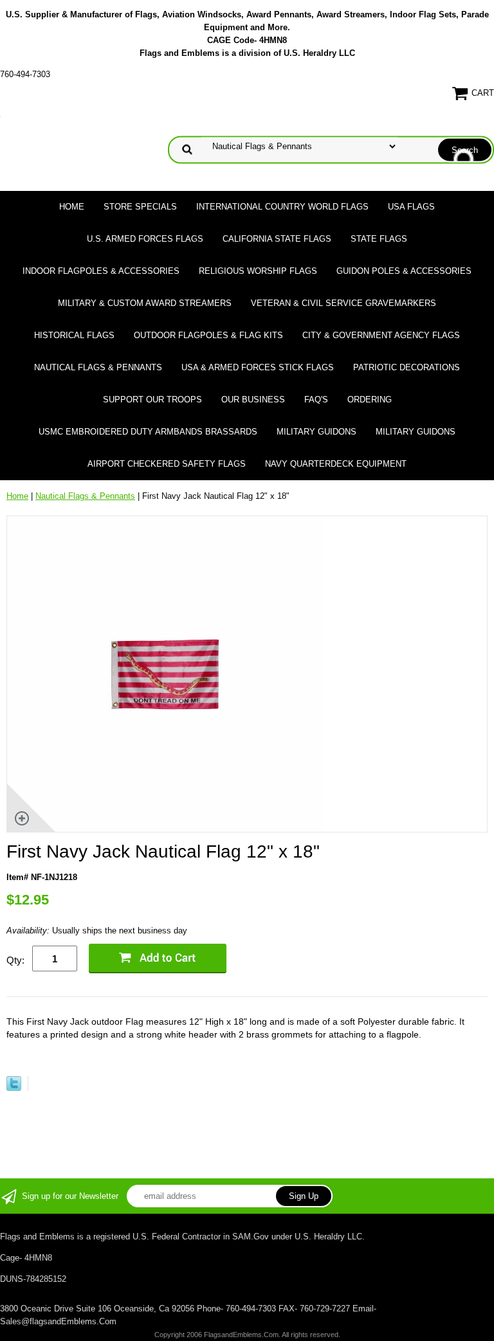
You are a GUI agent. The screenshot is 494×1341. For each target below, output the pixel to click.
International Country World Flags (282, 207)
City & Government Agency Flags (381, 335)
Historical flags (74, 335)
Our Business (253, 399)
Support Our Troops (152, 399)
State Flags (379, 239)
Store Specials (140, 207)
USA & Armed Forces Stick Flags (257, 367)
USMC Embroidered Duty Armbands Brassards (148, 432)
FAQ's (316, 399)
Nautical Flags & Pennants (98, 367)
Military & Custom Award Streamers (145, 303)
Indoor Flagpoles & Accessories (101, 271)
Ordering (369, 399)
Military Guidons (316, 432)
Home (71, 207)
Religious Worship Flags (258, 271)
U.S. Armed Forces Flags (145, 239)
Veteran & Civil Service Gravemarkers (343, 303)
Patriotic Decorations (406, 367)
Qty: (15, 960)
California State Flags (277, 239)
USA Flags (411, 207)
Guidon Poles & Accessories (403, 271)
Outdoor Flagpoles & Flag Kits (208, 335)
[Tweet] (13, 1088)
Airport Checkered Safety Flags (166, 464)
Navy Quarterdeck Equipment (336, 464)
